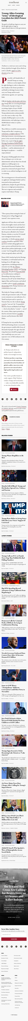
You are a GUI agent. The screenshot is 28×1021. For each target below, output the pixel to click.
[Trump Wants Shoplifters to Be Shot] (14, 445)
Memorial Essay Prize (19, 998)
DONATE (18, 5)
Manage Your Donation (19, 983)
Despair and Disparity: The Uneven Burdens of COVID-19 (6, 983)
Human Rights (4, 960)
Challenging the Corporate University (6, 1001)
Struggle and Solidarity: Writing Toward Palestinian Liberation (6, 978)
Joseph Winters (6, 601)
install (14, 283)
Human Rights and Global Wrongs (6, 986)
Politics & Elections (11, 9)
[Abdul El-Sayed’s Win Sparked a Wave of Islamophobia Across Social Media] (14, 838)
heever (13, 665)
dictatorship (5, 286)
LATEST (13, 5)
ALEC (16, 269)
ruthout (12, 31)
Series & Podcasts (4, 971)
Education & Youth (4, 958)
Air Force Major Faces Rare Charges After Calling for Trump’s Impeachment (14, 785)
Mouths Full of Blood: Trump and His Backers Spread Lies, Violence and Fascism (14, 488)
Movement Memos (4, 995)
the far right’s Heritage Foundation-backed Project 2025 (12, 143)
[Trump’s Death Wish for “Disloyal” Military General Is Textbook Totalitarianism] (5, 204)
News (3, 9)
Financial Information (18, 993)
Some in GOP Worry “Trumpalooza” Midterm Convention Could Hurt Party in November (13, 688)
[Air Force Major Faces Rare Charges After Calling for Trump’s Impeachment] (14, 773)
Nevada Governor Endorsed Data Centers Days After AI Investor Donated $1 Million (13, 655)
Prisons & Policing (4, 966)
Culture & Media (4, 955)
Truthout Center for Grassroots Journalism (19, 1002)
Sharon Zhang (6, 31)
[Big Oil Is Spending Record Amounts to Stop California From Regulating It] (14, 578)
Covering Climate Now (5, 1003)
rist (11, 601)
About (16, 977)
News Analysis (5, 585)
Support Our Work (18, 985)
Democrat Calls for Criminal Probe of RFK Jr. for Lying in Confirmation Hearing (12, 623)
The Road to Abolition (5, 989)
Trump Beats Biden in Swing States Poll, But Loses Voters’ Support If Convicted (14, 520)
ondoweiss (12, 860)
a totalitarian (20, 283)
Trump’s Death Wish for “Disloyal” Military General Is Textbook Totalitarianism (17, 204)
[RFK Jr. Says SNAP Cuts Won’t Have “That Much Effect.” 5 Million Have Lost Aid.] (14, 805)
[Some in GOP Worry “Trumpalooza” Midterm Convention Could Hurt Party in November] (14, 675)
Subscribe (16, 988)
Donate (16, 980)
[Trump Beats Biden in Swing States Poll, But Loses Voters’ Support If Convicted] (14, 508)
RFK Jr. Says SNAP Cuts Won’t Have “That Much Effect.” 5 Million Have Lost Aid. (13, 817)
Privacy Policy (17, 996)
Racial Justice (16, 966)
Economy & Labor (17, 955)
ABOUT (9, 5)
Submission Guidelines (19, 991)
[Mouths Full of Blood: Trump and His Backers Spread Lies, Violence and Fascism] (14, 476)
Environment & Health (14, 585)
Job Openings (17, 1005)
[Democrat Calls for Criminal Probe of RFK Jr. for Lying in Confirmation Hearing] (14, 610)
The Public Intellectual (5, 992)
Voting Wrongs (4, 997)
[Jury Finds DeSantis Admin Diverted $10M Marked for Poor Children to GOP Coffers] (14, 708)
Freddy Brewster (6, 665)
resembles (20, 314)
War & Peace (16, 968)
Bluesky (8, 429)
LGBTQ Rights (4, 963)
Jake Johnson (6, 828)
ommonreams (13, 828)
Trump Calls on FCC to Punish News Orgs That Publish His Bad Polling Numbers (13, 558)
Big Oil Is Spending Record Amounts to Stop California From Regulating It (13, 590)
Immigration (16, 960)
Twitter (3, 429)
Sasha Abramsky (6, 466)
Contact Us (17, 1007)
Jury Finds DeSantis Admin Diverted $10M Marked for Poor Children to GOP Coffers (13, 720)
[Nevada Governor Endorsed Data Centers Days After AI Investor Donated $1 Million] (14, 643)
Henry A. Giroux (6, 498)
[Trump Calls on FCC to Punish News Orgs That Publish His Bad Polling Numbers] (14, 546)
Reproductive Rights (5, 968)
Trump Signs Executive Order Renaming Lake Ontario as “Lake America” (13, 753)
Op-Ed (3, 453)
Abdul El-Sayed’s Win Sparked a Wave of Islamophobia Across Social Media (13, 850)
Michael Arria (6, 860)
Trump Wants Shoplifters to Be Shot (13, 456)
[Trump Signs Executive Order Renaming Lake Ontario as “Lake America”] (14, 740)
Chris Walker (5, 531)
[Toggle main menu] (26, 2)
